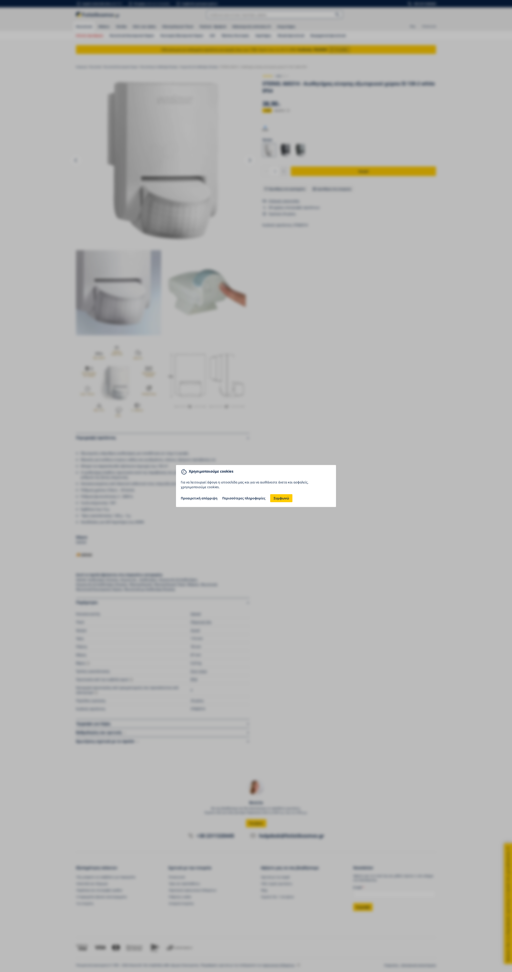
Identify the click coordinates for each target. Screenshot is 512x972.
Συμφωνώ (281, 498)
